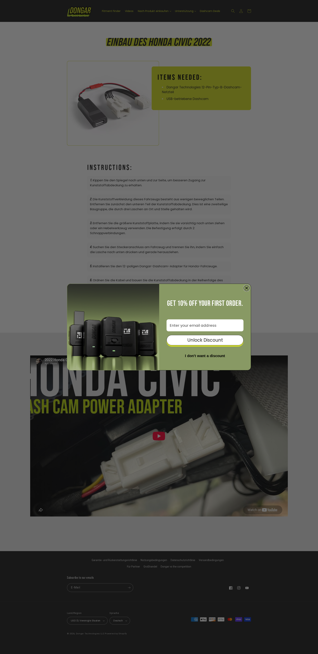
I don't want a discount (205, 356)
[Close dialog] (247, 288)
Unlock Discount (205, 340)
